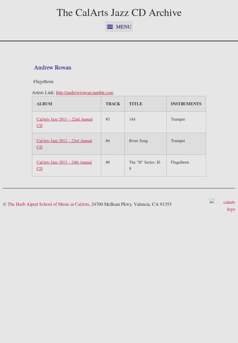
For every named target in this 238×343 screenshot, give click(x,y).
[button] (119, 26)
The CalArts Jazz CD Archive (119, 12)
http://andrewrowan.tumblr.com (84, 92)
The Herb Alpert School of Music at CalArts (48, 204)
